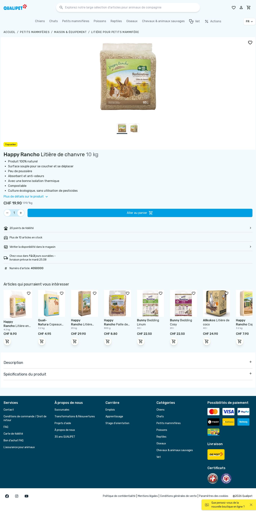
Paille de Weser (116, 324)
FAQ (6, 427)
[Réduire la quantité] (7, 213)
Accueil (10, 32)
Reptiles (161, 436)
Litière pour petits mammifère (115, 32)
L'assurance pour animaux (19, 447)
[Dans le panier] (7, 341)
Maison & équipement (70, 32)
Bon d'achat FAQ (13, 440)
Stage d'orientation (117, 423)
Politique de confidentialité (119, 496)
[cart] (248, 7)
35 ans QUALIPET (65, 436)
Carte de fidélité (13, 433)
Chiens (160, 409)
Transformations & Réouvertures (75, 416)
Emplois (110, 409)
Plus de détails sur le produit (24, 196)
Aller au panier (137, 213)
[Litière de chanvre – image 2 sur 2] (134, 128)
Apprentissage (114, 416)
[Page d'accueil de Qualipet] (19, 7)
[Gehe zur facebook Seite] (7, 496)
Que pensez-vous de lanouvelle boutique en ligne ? (228, 504)
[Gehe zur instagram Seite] (16, 496)
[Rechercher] (61, 7)
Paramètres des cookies (213, 496)
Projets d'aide (63, 423)
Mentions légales (148, 496)
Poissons (161, 430)
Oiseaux (161, 443)
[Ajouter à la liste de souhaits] (250, 42)
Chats (160, 416)
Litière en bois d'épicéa (16, 326)
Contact (9, 409)
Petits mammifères (35, 32)
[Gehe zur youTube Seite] (26, 496)
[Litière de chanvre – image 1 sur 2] (122, 128)
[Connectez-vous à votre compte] (241, 7)
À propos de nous (65, 430)
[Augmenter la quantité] (20, 213)
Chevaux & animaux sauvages (174, 450)
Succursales (62, 409)
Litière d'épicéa (81, 324)
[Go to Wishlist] (233, 7)
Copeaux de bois (50, 324)
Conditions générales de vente (178, 496)
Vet (158, 457)
